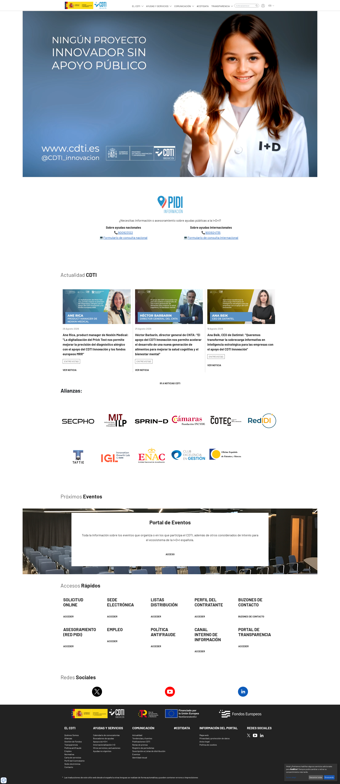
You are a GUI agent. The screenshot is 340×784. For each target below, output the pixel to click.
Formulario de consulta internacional (213, 237)
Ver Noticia (69, 370)
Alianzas (68, 738)
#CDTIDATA (182, 728)
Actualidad (137, 735)
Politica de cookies (208, 744)
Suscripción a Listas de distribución (148, 751)
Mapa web (204, 735)
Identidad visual (139, 757)
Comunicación (182, 6)
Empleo (68, 751)
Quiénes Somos (71, 735)
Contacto (68, 767)
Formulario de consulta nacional (125, 237)
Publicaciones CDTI (141, 741)
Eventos (136, 754)
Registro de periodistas (143, 748)
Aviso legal (204, 741)
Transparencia (220, 6)
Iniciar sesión (263, 6)
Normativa (69, 754)
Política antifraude (72, 748)
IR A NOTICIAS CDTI (170, 383)
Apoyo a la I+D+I (100, 741)
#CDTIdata (203, 6)
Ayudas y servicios (157, 6)
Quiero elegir (291, 777)
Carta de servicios (72, 757)
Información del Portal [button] (218, 728)
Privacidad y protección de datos (214, 738)
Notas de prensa (140, 744)
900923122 (125, 232)
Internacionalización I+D (104, 744)
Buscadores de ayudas (103, 738)
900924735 (212, 232)
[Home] (85, 5)
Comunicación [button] (143, 728)
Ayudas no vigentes (102, 751)
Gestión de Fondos (73, 741)
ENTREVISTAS (71, 361)
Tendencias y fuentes (142, 738)
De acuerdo (329, 777)
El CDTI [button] (69, 728)
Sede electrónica (72, 764)
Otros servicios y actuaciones (106, 748)
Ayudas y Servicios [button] (108, 728)
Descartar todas (315, 777)
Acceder (68, 616)
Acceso (170, 554)
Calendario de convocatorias (106, 735)
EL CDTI (136, 6)
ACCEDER (200, 616)
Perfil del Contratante (74, 760)
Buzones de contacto (251, 616)
